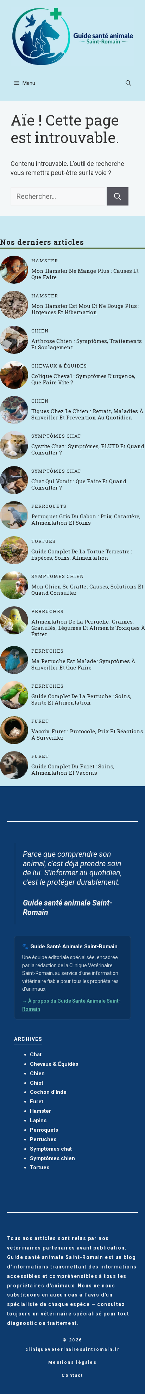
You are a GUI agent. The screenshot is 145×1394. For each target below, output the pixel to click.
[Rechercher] (117, 196)
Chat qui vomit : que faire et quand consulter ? (78, 484)
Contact (72, 1375)
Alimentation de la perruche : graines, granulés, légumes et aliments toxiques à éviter (88, 628)
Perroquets (49, 506)
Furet (40, 721)
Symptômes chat (56, 436)
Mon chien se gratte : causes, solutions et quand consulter (87, 589)
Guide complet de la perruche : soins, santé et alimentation (81, 699)
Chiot (36, 1083)
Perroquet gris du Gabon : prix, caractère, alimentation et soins (85, 519)
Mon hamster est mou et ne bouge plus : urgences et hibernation (85, 309)
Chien (40, 331)
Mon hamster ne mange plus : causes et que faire (85, 274)
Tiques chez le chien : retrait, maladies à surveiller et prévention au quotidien (87, 414)
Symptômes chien (57, 576)
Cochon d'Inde (48, 1092)
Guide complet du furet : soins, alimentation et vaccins (72, 769)
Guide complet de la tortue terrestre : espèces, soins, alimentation (81, 554)
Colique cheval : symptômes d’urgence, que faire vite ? (83, 379)
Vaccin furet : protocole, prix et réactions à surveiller (87, 734)
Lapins (38, 1120)
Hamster (44, 260)
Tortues (43, 541)
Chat (36, 1054)
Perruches (47, 611)
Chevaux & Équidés (59, 366)
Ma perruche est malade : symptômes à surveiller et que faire (83, 664)
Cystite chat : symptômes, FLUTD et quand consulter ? (87, 449)
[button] (128, 83)
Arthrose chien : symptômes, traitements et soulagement (86, 344)
